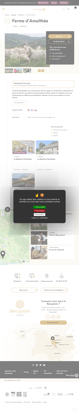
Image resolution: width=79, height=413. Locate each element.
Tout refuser (40, 211)
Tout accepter (40, 207)
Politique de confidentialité (40, 218)
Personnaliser (39, 214)
